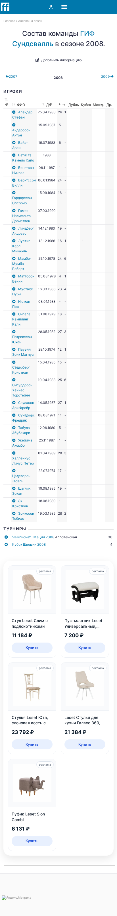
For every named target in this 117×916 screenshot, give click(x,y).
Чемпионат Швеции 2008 (33, 537)
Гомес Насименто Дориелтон (21, 215)
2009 (105, 76)
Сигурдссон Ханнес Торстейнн (22, 390)
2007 (13, 76)
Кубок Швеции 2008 (29, 544)
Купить (32, 647)
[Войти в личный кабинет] (51, 6)
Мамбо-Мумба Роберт (22, 263)
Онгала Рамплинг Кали (21, 319)
